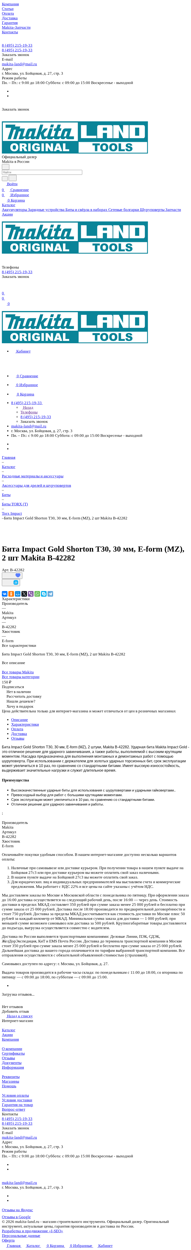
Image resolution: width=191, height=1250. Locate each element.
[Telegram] (50, 594)
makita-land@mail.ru (19, 64)
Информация (13, 1067)
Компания (10, 1039)
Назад (27, 407)
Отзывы (17, 738)
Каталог (8, 1030)
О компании (12, 1049)
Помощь (9, 1086)
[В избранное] (12, 575)
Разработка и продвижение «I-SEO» (32, 1231)
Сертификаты (13, 1053)
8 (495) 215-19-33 (17, 45)
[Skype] (44, 594)
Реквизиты (11, 1077)
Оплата (17, 729)
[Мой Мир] (17, 594)
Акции (7, 1035)
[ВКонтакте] (4, 594)
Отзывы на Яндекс (17, 1210)
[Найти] (13, 178)
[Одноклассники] (11, 594)
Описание (19, 720)
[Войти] (4, 287)
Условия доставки (17, 1100)
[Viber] (31, 594)
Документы (11, 1063)
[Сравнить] (11, 582)
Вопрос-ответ (13, 1109)
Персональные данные (21, 1235)
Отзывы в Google (16, 1217)
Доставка (19, 734)
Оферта (8, 1240)
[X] (24, 594)
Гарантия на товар (17, 1105)
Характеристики (25, 724)
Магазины (10, 1081)
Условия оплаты (15, 1095)
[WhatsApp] (37, 594)
